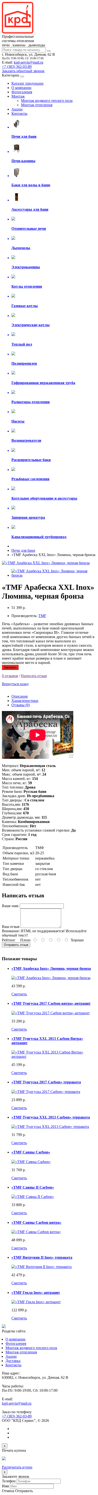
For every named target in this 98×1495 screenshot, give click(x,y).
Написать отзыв (34, 676)
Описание (19, 696)
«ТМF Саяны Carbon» (30, 1152)
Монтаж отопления (36, 105)
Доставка (12, 1361)
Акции (17, 109)
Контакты (19, 113)
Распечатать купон (17, 1467)
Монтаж (18, 96)
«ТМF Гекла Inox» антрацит (35, 1293)
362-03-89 (17, 67)
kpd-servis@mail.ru (28, 62)
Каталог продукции (27, 83)
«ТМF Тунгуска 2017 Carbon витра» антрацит (51, 1003)
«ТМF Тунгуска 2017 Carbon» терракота (46, 1082)
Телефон (9, 1481)
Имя (5, 1486)
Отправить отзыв (16, 945)
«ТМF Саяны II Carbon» (32, 1187)
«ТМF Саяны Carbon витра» (36, 1222)
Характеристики (24, 701)
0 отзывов (10, 676)
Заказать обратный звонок (23, 71)
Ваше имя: (10, 906)
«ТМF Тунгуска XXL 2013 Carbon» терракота (50, 1117)
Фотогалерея (21, 92)
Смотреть (19, 994)
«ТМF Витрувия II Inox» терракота (41, 1257)
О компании (21, 88)
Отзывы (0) (20, 705)
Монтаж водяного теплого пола (47, 101)
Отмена (8, 1491)
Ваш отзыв (11, 927)
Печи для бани (23, 550)
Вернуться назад (15, 684)
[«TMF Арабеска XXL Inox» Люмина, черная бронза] (46, 563)
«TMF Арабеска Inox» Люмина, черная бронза (51, 968)
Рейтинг (8, 940)
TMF (42, 616)
